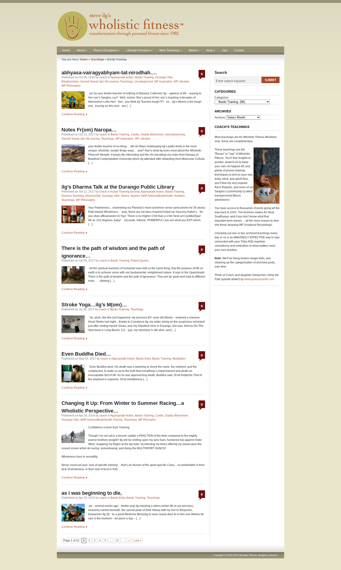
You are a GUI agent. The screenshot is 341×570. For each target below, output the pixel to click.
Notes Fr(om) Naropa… (89, 130)
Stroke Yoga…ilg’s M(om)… (94, 305)
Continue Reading (73, 114)
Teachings (97, 59)
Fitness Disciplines (106, 50)
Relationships (70, 81)
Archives (220, 117)
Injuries (135, 195)
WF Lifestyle (181, 81)
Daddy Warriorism (152, 134)
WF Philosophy (70, 85)
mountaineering (175, 134)
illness (125, 195)
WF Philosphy (147, 419)
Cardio (135, 134)
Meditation (179, 358)
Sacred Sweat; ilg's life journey (99, 81)
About (82, 50)
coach (103, 77)
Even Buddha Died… (86, 354)
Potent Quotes (140, 260)
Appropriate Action (122, 77)
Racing (117, 419)
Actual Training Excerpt (125, 191)
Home (66, 50)
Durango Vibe (164, 77)
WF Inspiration (163, 81)
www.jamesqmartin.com (259, 279)
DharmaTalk (93, 195)
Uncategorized (143, 81)
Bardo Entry (143, 358)
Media (194, 50)
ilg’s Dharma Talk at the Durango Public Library (117, 187)
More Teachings (170, 50)
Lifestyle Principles (139, 50)
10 (117, 540)
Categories (221, 97)
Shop (210, 50)
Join (224, 50)
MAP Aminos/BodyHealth (157, 195)
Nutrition (179, 195)
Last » (137, 540)
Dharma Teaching (72, 195)
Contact (239, 50)
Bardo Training (144, 77)
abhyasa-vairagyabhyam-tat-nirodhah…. (109, 72)
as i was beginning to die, (92, 493)
